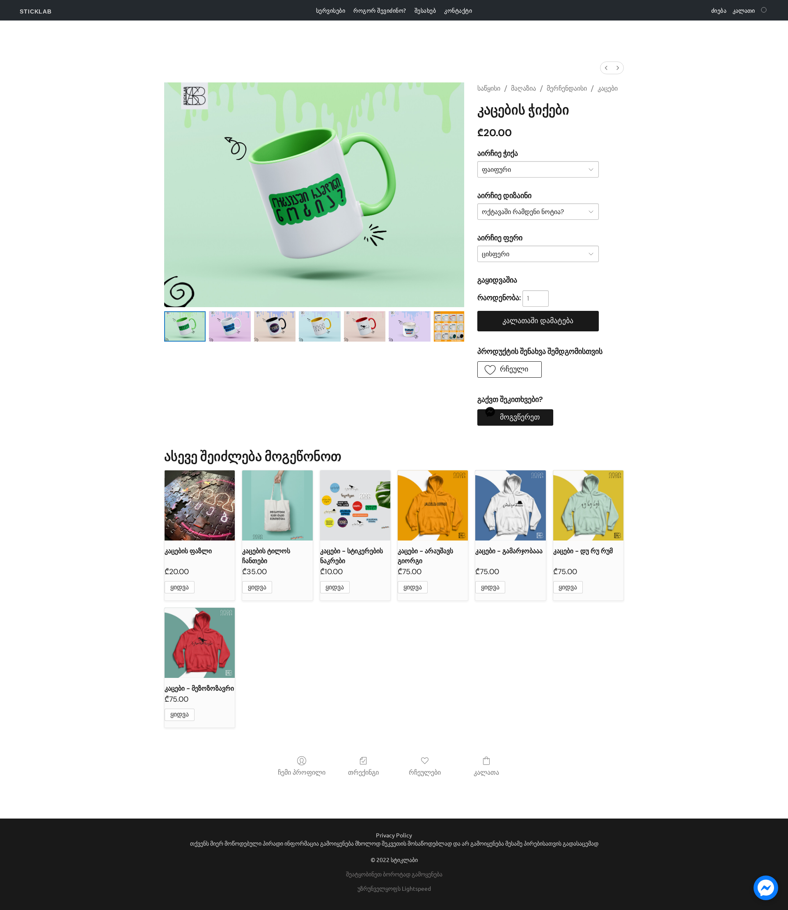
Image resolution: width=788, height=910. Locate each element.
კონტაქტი (458, 10)
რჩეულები (425, 772)
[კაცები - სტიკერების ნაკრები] (355, 505)
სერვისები (331, 10)
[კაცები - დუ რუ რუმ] (588, 505)
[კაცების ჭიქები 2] (275, 326)
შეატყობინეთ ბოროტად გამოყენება (394, 874)
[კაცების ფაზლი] (200, 505)
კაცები (608, 88)
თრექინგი (363, 772)
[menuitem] (606, 68)
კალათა (486, 772)
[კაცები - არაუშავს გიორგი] (433, 505)
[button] (36, 11)
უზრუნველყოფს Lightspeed (394, 888)
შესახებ (425, 10)
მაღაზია (523, 88)
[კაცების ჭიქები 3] (319, 326)
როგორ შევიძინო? (379, 10)
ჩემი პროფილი (301, 772)
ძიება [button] (719, 10)
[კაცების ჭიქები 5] (409, 326)
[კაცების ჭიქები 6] (449, 326)
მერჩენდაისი (567, 88)
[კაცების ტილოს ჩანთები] (277, 505)
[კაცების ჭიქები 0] (185, 326)
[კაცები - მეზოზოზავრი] (200, 643)
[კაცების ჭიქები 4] (364, 326)
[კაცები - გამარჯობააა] (510, 505)
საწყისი (488, 88)
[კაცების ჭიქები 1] (229, 326)
